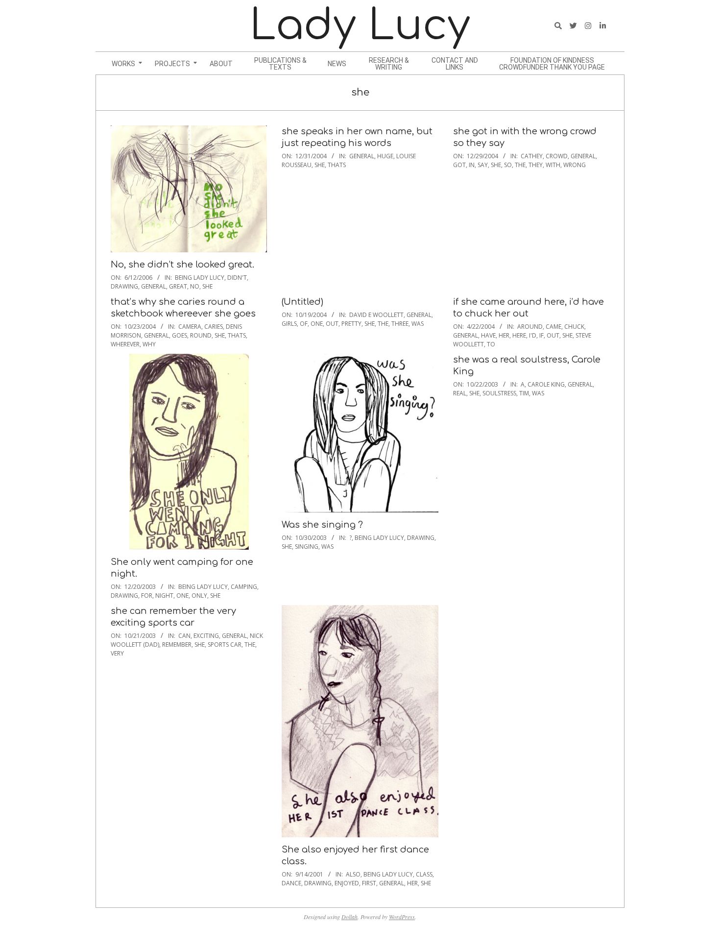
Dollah (349, 917)
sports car (224, 644)
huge (385, 156)
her (504, 335)
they (535, 165)
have (488, 335)
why (149, 344)
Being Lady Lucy (199, 277)
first (369, 883)
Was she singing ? (322, 525)
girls (289, 323)
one (317, 323)
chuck (574, 326)
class (424, 874)
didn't (237, 277)
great (178, 286)
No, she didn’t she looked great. (182, 264)
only (199, 595)
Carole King (546, 384)
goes (179, 335)
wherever (125, 344)
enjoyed (347, 883)
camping (244, 587)
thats (337, 165)
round (201, 335)
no (194, 286)
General (153, 286)
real (459, 393)
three (399, 323)
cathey (532, 156)
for (146, 595)
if (541, 335)
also (353, 874)
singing (306, 546)
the (520, 165)
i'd (532, 335)
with (553, 165)
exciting (206, 636)
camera (189, 326)
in (472, 165)
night (164, 595)
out (332, 323)
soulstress (499, 393)
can (184, 636)
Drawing (124, 286)
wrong (574, 165)
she (207, 286)
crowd (557, 156)
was (417, 323)
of (304, 323)
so (508, 165)
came (553, 326)
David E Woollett (376, 315)
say (483, 165)
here (519, 335)
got (459, 165)
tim (524, 393)
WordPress (402, 917)
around (530, 326)
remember (177, 644)
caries (213, 326)
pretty (351, 323)
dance (291, 883)
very (117, 653)
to (491, 344)
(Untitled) (302, 302)
